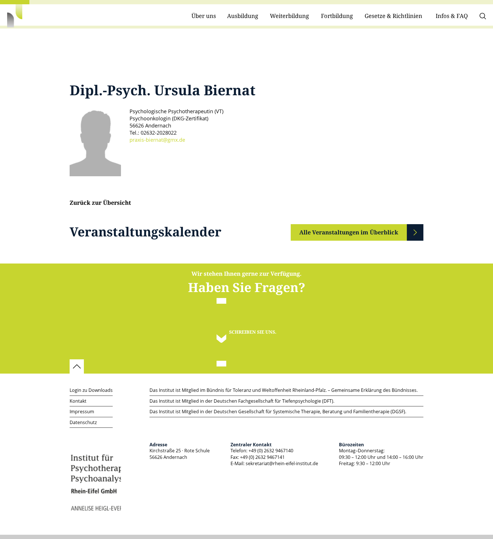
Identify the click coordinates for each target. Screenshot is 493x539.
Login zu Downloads (91, 390)
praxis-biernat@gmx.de (157, 139)
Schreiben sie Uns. (252, 332)
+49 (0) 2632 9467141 (262, 457)
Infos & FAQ (452, 16)
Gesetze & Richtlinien (393, 16)
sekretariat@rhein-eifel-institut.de (282, 463)
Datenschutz (83, 422)
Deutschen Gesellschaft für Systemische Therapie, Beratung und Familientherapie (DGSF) (309, 411)
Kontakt (78, 401)
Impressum (82, 411)
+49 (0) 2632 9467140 (270, 450)
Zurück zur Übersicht (100, 203)
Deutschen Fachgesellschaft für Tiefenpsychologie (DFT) (273, 401)
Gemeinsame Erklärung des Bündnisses (374, 390)
